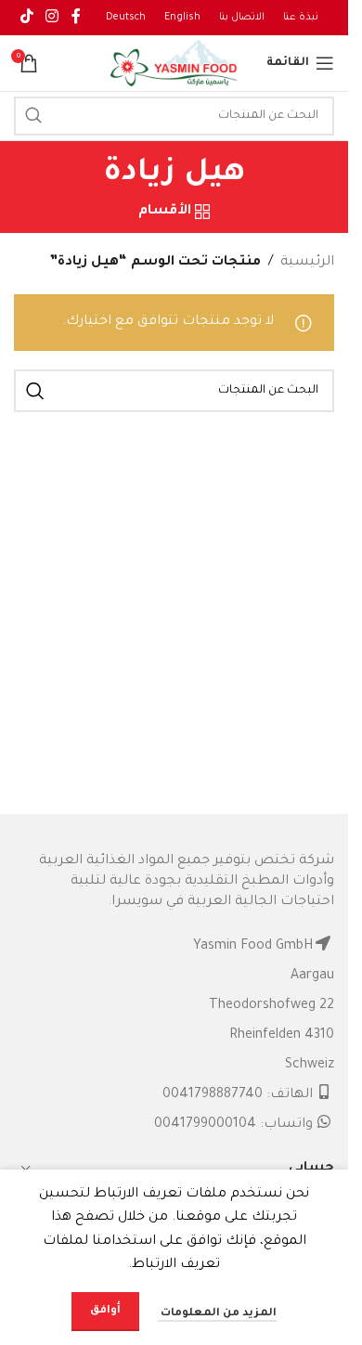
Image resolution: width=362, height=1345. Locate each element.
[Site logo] (174, 65)
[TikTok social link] (26, 17)
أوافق (105, 1311)
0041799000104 (205, 1125)
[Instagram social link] (51, 17)
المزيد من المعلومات (217, 1314)
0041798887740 (212, 1095)
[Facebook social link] (76, 17)
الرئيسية (307, 262)
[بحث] (33, 116)
